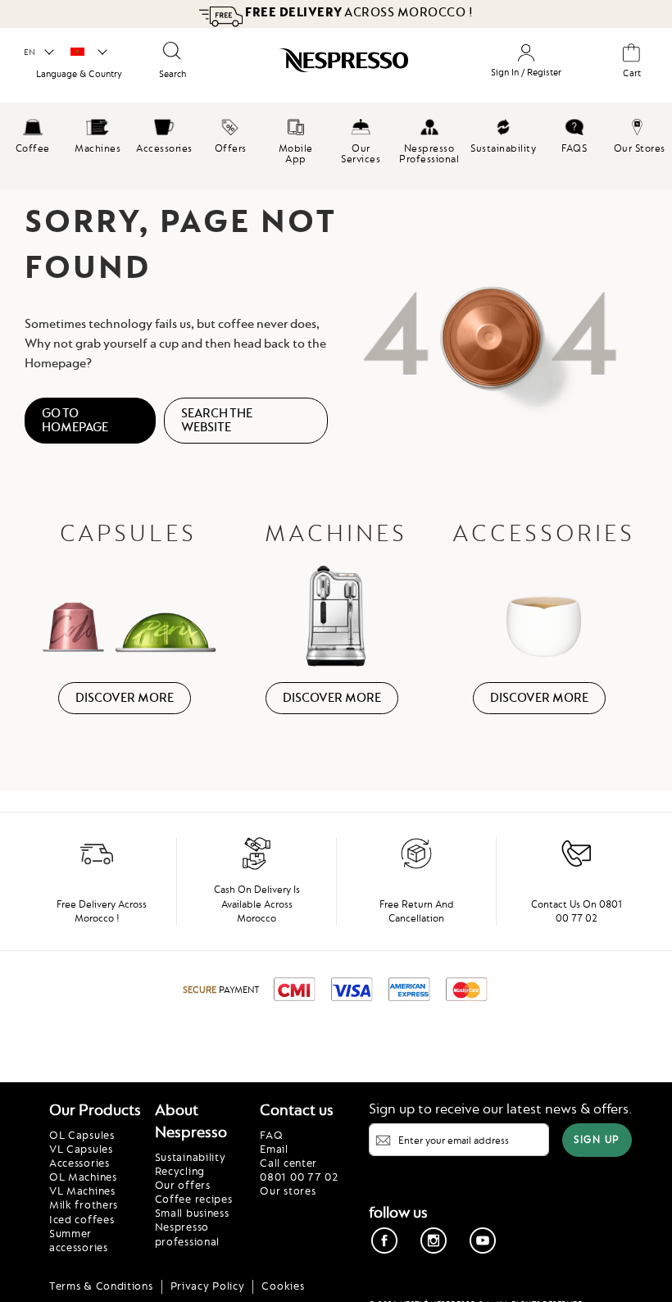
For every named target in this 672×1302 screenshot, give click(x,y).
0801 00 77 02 (299, 1176)
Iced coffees (81, 1219)
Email (274, 1148)
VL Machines (82, 1190)
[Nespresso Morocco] (333, 64)
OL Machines (83, 1176)
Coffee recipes (194, 1198)
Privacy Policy (207, 1285)
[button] (38, 52)
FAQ (271, 1134)
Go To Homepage (75, 420)
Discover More (124, 697)
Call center (288, 1162)
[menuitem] (33, 133)
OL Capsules (82, 1134)
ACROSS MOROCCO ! (359, 12)
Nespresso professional (187, 1233)
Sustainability (190, 1156)
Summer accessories (78, 1240)
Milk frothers (83, 1204)
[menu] (336, 145)
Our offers (183, 1184)
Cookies (282, 1285)
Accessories (79, 1162)
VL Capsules (81, 1148)
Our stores (288, 1190)
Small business (192, 1212)
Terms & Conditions (101, 1285)
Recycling (180, 1170)
